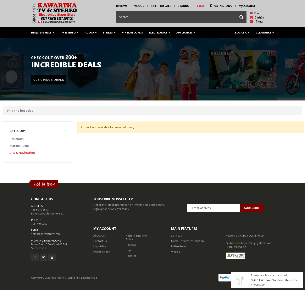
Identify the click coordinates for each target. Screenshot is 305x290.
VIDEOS (139, 6)
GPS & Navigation (22, 153)
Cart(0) (258, 17)
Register (131, 256)
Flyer (257, 13)
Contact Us (100, 241)
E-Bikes (108, 32)
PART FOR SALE (161, 6)
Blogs (258, 21)
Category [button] (18, 131)
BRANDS (183, 6)
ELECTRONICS (158, 32)
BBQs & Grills (41, 32)
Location (242, 32)
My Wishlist (100, 246)
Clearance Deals (48, 79)
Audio (89, 32)
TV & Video (68, 32)
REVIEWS (122, 6)
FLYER (199, 6)
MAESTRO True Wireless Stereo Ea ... (275, 280)
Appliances (184, 32)
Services (176, 235)
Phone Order (101, 252)
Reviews (131, 245)
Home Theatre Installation (187, 241)
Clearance (263, 32)
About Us (99, 235)
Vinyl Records (132, 32)
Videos (175, 252)
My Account (247, 6)
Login (129, 250)
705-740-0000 (222, 6)
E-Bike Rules (179, 246)
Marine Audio (19, 146)
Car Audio (17, 139)
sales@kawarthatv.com (46, 234)
